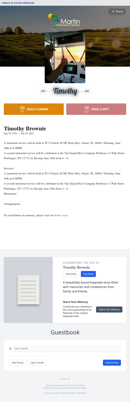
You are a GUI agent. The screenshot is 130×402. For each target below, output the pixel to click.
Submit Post (112, 362)
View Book (71, 273)
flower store (61, 215)
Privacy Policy (56, 388)
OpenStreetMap (68, 393)
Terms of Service (73, 388)
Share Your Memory (109, 309)
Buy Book (88, 273)
